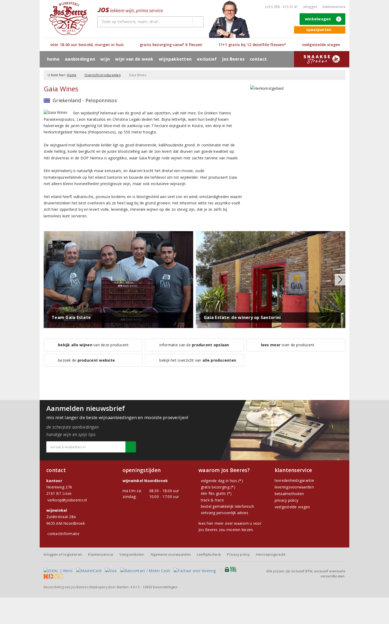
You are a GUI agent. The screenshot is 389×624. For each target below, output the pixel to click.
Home (53, 59)
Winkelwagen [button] (322, 18)
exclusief (207, 59)
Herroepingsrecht (270, 554)
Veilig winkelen (131, 554)
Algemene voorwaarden (171, 554)
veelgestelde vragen (292, 506)
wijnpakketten (175, 59)
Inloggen (310, 7)
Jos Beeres (233, 59)
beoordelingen (160, 587)
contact (258, 59)
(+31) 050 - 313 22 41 (281, 7)
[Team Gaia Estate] (118, 279)
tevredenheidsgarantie (294, 480)
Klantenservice (334, 7)
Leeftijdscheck (209, 554)
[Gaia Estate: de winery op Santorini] (270, 279)
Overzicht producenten (102, 75)
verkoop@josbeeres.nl (67, 499)
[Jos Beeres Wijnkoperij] (68, 18)
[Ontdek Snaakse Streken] (321, 59)
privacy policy (286, 500)
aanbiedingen (80, 59)
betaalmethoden (289, 493)
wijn (105, 59)
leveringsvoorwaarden (294, 487)
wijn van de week (134, 59)
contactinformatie (63, 533)
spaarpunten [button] (319, 29)
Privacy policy (238, 554)
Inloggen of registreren (63, 554)
